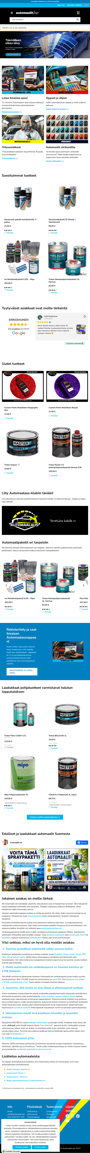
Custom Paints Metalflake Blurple (63, 407)
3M (8, 957)
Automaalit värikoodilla (60, 147)
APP (83, 954)
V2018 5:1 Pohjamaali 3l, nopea (63, 794)
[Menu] (12, 12)
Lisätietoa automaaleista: (21, 1056)
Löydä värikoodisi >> (55, 161)
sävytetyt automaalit (55, 935)
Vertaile (10, 233)
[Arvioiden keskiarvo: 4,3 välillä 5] (8, 287)
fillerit (83, 935)
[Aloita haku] (78, 19)
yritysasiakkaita (34, 916)
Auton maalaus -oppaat (51, 996)
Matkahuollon (36, 937)
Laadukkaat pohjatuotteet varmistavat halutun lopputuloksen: (37, 690)
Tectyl (78, 954)
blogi (65, 996)
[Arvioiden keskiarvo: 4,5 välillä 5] (52, 290)
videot (72, 996)
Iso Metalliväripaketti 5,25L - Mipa (19, 279)
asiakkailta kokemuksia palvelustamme (34, 1049)
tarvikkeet (6, 937)
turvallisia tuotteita (22, 1007)
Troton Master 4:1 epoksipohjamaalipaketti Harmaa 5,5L (65, 466)
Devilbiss (58, 954)
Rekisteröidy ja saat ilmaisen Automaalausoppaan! (21, 635)
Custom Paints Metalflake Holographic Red (21, 409)
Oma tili (61, 5)
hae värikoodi (46, 1025)
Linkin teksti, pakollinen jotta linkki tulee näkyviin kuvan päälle (29, 507)
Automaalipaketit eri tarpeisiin (25, 543)
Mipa (4, 957)
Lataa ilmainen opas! (15, 98)
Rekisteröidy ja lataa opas (21, 671)
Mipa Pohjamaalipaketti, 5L (16, 794)
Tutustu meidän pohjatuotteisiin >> (45, 817)
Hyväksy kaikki (40, 1147)
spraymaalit (74, 935)
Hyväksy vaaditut (22, 1147)
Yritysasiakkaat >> (10, 158)
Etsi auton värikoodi (8, 32)
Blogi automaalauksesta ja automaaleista (25, 1080)
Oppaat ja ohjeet (56, 98)
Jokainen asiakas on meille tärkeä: (27, 899)
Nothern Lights (18, 957)
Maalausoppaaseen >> (12, 112)
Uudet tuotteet (13, 364)
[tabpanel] (45, 44)
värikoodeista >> (17, 1034)
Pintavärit (50, 1114)
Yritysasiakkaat (11, 147)
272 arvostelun (14, 329)
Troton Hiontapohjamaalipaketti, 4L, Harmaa (64, 280)
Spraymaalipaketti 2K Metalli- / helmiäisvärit (62, 220)
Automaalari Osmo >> (16, 1073)
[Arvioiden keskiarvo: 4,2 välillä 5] (8, 805)
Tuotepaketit (51, 1111)
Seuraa (83, 843)
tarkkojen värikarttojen (38, 1022)
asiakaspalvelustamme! (51, 928)
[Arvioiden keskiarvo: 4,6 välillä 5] (52, 230)
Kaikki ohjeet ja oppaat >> (57, 109)
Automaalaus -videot (16, 1077)
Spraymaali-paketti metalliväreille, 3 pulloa (20, 220)
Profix (72, 954)
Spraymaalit (51, 1117)
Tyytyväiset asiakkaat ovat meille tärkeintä (34, 308)
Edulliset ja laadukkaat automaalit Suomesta (36, 834)
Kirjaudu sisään (74, 5)
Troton (66, 954)
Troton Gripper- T (12, 465)
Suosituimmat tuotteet (19, 176)
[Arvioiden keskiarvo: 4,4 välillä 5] (8, 230)
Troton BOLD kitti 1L (58, 735)
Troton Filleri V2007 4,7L (15, 735)
